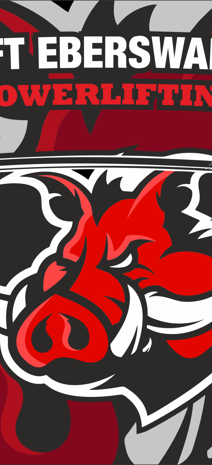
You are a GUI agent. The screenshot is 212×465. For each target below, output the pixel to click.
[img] (106, 232)
